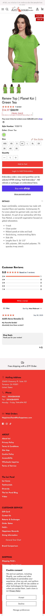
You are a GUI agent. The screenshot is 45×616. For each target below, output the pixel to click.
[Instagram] (7, 424)
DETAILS (5, 201)
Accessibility (7, 458)
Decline (21, 603)
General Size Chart (13, 540)
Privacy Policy (15, 590)
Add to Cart (22, 164)
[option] (22, 48)
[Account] (37, 9)
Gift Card (6, 511)
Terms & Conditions (10, 446)
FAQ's (4, 527)
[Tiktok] (10, 424)
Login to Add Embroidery (22, 171)
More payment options (22, 194)
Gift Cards (18, 3)
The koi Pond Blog (10, 492)
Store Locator (30, 9)
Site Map (6, 450)
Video (4, 496)
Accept (21, 597)
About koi (6, 438)
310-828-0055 (14, 396)
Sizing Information (10, 535)
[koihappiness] (19, 9)
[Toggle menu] (3, 9)
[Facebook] (3, 424)
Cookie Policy (8, 454)
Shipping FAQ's (8, 561)
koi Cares (6, 481)
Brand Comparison (10, 545)
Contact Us (6, 515)
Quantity (5, 153)
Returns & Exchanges (11, 519)
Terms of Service (9, 465)
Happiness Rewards (10, 531)
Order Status (7, 523)
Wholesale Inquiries (10, 462)
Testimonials (7, 484)
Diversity (5, 488)
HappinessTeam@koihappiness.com (17, 417)
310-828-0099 (12, 399)
